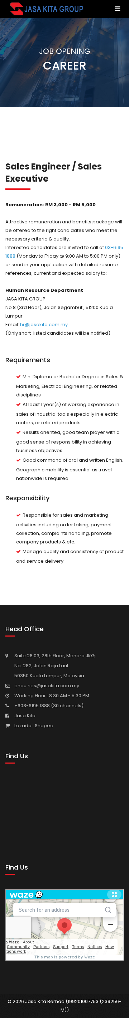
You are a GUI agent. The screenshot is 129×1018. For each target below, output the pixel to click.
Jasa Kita (24, 715)
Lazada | (24, 725)
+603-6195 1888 (32, 705)
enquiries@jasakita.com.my (46, 685)
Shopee (44, 725)
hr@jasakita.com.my (44, 324)
